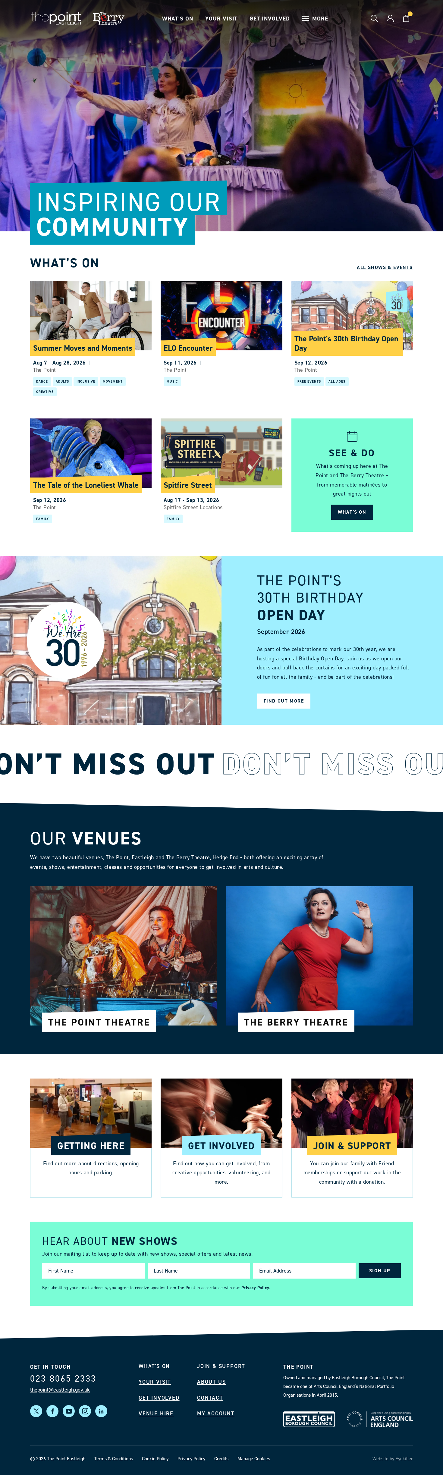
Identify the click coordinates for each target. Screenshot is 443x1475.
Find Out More (284, 701)
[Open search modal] (374, 18)
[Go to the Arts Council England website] (380, 1419)
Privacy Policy (255, 1288)
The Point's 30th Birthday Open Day (346, 343)
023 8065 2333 (63, 1378)
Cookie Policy (155, 1458)
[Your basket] (406, 18)
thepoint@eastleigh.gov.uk (60, 1389)
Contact (210, 1397)
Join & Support (221, 1366)
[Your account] (390, 18)
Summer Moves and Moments (82, 348)
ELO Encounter (188, 348)
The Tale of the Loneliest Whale (86, 485)
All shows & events (385, 268)
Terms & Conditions (113, 1458)
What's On (177, 18)
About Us (211, 1382)
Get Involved (270, 18)
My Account (215, 1413)
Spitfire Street (188, 485)
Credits (221, 1458)
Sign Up (379, 1271)
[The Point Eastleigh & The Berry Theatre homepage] (78, 18)
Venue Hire (156, 1413)
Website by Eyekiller (392, 1458)
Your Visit (221, 18)
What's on (352, 512)
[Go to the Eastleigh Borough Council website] (309, 1419)
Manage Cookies (253, 1458)
